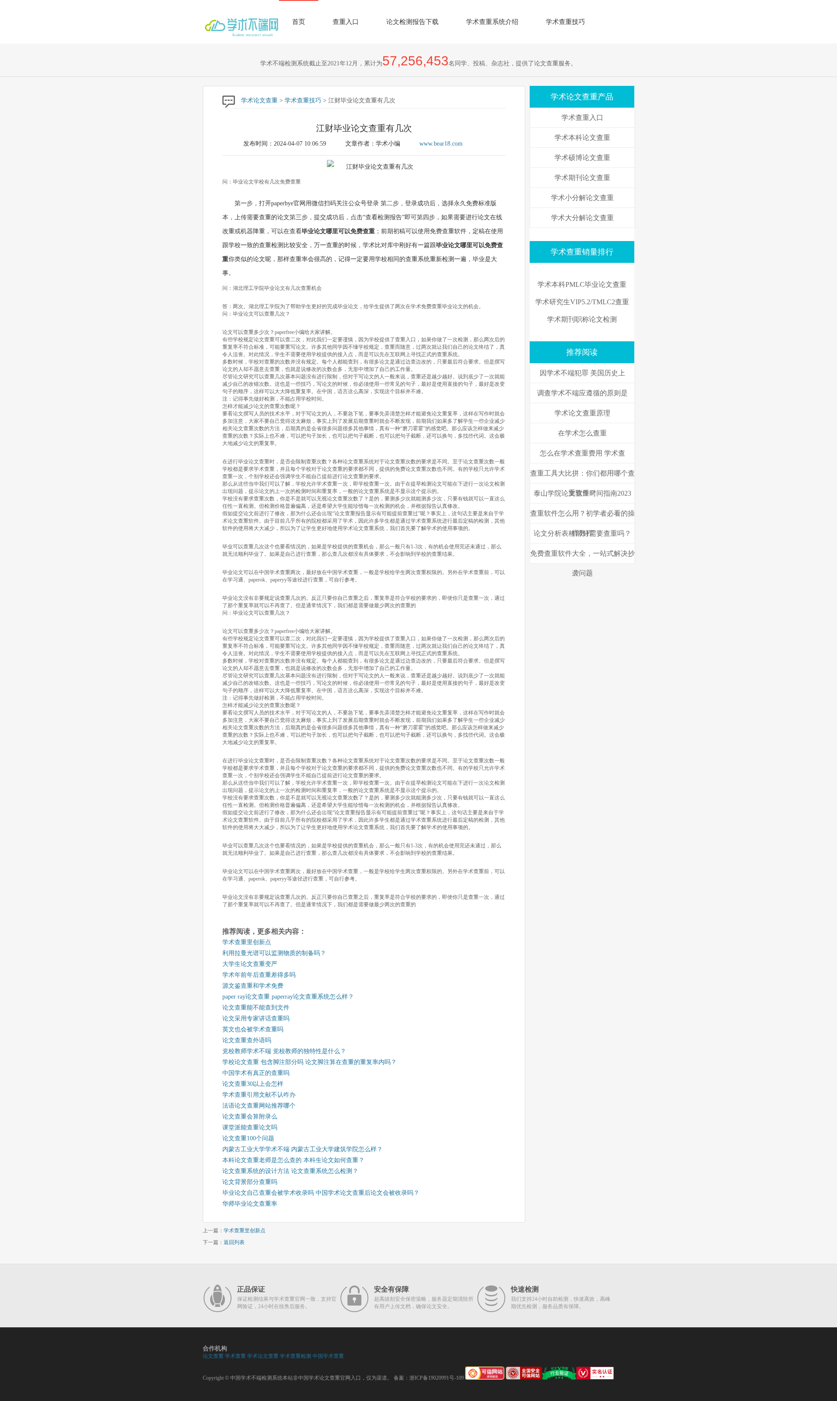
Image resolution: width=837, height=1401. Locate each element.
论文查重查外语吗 (246, 1040)
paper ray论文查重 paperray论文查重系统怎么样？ (288, 996)
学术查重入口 (582, 117)
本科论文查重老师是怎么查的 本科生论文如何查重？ (293, 1160)
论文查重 (213, 1356)
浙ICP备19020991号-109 (436, 1378)
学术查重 (235, 1356)
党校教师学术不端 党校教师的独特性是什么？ (284, 1051)
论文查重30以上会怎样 (252, 1084)
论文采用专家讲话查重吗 (255, 1018)
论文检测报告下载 (412, 21)
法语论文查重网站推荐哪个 (259, 1105)
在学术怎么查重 (582, 433)
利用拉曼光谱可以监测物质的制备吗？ (274, 953)
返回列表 (234, 1242)
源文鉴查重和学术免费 (252, 986)
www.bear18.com (441, 143)
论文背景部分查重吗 (249, 1182)
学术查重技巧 (565, 21)
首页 (298, 21)
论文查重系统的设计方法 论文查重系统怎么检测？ (290, 1171)
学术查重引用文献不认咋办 (259, 1095)
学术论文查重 (259, 100)
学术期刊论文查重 (582, 177)
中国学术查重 (328, 1356)
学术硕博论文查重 (582, 157)
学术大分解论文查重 (582, 217)
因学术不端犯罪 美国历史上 (582, 373)
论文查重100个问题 (248, 1138)
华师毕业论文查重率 (249, 1203)
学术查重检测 (295, 1356)
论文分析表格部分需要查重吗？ (582, 533)
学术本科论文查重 (582, 137)
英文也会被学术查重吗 (252, 1029)
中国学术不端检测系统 (256, 1378)
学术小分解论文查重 (582, 197)
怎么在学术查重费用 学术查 (582, 453)
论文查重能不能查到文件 (255, 1007)
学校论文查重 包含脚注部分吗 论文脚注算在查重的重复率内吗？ (309, 1062)
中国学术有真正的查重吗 (255, 1073)
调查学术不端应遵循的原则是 (582, 393)
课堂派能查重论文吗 (249, 1127)
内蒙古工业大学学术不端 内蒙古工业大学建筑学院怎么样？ (302, 1149)
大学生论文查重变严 (249, 964)
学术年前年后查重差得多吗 (259, 975)
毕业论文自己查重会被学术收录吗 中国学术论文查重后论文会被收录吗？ (320, 1193)
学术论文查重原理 (582, 413)
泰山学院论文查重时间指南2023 (582, 493)
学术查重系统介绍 (492, 21)
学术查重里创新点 (246, 942)
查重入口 (346, 21)
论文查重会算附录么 (249, 1116)
